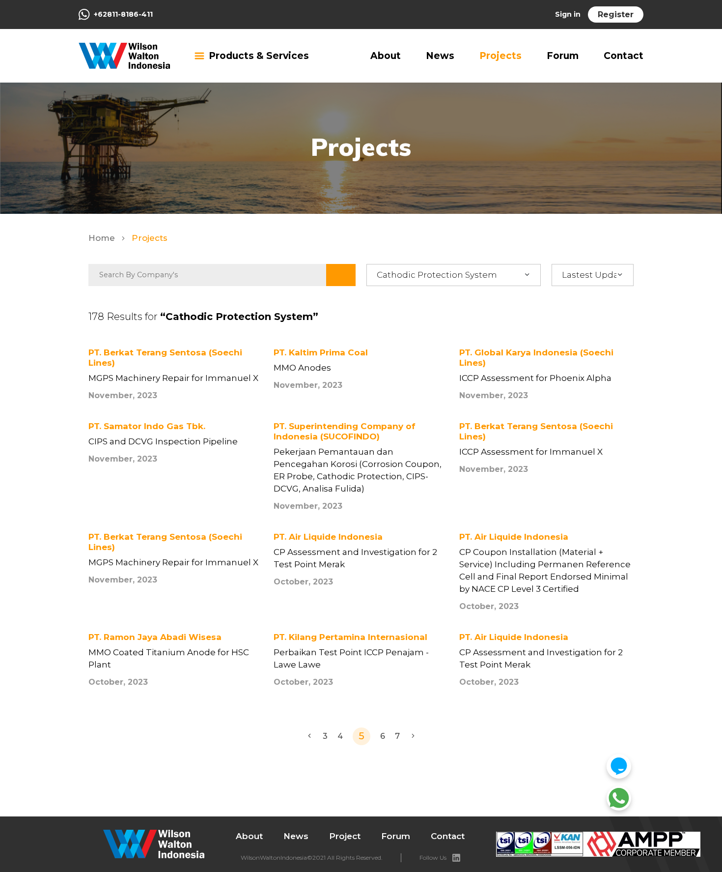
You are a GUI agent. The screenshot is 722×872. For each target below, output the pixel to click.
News (440, 55)
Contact (623, 55)
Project (345, 836)
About (385, 55)
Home (102, 238)
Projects (500, 55)
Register (616, 14)
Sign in (568, 14)
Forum (563, 55)
